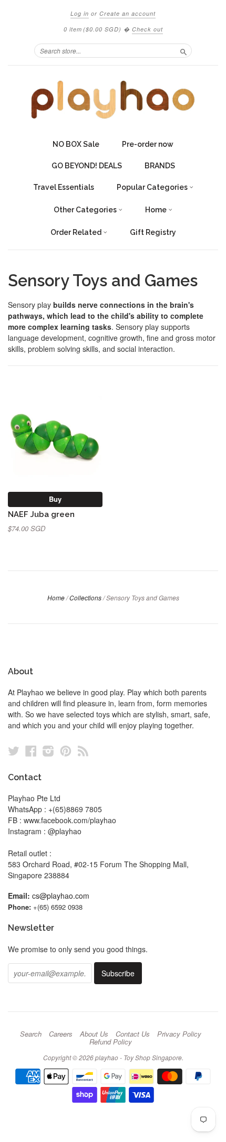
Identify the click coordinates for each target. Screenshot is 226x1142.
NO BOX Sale (76, 144)
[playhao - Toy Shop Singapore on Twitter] (13, 751)
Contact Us (133, 1034)
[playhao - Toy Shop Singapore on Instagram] (48, 751)
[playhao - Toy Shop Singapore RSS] (83, 751)
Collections (85, 597)
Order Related (76, 232)
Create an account (127, 13)
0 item (92, 29)
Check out (147, 29)
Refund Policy (110, 1042)
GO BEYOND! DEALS (87, 165)
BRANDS (160, 165)
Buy (55, 499)
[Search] (183, 50)
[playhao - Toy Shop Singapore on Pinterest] (65, 751)
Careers (61, 1034)
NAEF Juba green (41, 514)
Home (156, 210)
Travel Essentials (63, 187)
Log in (79, 13)
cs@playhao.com (60, 895)
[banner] (113, 99)
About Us (94, 1034)
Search (31, 1034)
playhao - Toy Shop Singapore (138, 1057)
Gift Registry (153, 232)
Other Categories (86, 210)
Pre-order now (147, 144)
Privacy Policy (179, 1034)
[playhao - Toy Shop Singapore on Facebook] (31, 751)
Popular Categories (153, 187)
